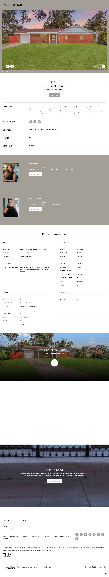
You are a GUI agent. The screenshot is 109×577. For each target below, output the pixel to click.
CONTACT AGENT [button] (35, 174)
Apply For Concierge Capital (62, 536)
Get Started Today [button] (54, 481)
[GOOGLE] (98, 534)
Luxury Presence (47, 567)
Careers (87, 5)
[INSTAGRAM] (81, 534)
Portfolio (25, 536)
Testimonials (47, 536)
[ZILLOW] (102, 534)
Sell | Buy (45, 5)
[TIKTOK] (89, 534)
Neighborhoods (35, 536)
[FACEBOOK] (77, 534)
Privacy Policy (102, 567)
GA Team (63, 5)
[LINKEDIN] (85, 534)
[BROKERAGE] (77, 538)
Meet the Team (78, 5)
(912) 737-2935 (55, 169)
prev (8, 66)
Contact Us (94, 5)
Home (4, 536)
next (12, 66)
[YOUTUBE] (94, 534)
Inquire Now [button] (54, 95)
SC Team (69, 5)
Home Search (55, 5)
